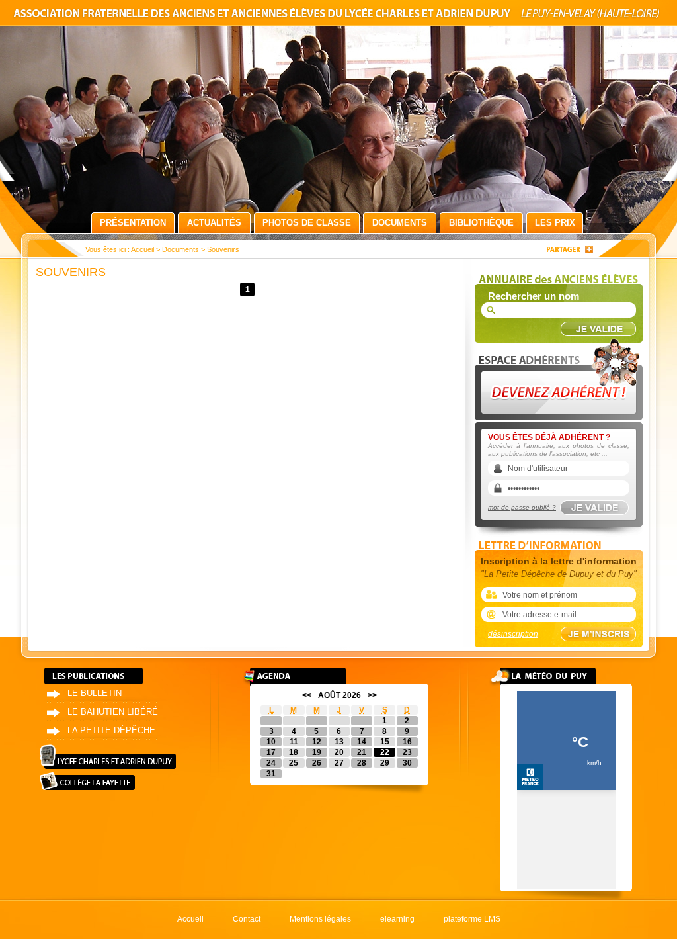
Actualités (214, 223)
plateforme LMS (472, 919)
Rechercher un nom (533, 296)
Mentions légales (320, 919)
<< (306, 695)
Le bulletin (94, 693)
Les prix (555, 223)
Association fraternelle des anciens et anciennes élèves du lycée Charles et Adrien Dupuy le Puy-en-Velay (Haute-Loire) (338, 15)
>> (372, 695)
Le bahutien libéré (112, 712)
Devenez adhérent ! (560, 376)
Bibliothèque (481, 223)
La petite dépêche (111, 730)
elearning (397, 919)
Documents (399, 223)
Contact (246, 919)
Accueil (142, 249)
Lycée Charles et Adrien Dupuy (108, 756)
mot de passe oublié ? (522, 507)
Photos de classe (306, 223)
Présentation (133, 223)
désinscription (513, 634)
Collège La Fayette (87, 781)
